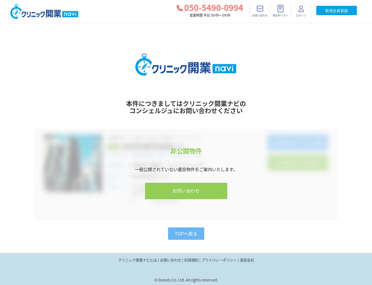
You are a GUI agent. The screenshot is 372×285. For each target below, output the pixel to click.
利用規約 (191, 260)
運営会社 (247, 260)
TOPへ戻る (186, 233)
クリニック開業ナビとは (137, 260)
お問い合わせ (186, 190)
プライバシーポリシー (219, 260)
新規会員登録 (336, 10)
